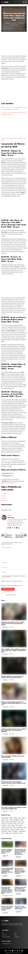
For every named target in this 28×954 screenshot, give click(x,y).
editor (22, 823)
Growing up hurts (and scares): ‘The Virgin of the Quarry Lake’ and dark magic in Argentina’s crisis (20, 852)
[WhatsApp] (15, 950)
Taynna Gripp (5, 785)
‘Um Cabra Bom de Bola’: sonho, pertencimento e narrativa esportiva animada (7, 908)
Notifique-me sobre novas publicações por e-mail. (11, 585)
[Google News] (22, 950)
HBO (17, 825)
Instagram (4, 493)
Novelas (25, 827)
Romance (22, 829)
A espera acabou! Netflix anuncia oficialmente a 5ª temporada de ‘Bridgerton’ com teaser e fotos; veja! (7, 871)
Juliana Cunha (5, 759)
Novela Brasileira (19, 827)
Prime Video (12, 829)
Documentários (9, 823)
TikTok (3, 498)
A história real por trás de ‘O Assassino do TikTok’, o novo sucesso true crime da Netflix (20, 889)
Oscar (3, 829)
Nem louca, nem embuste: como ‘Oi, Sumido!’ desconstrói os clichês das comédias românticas (20, 871)
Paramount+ (7, 829)
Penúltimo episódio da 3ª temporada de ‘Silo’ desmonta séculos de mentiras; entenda (12, 677)
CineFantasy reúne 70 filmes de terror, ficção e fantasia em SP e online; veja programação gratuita (13, 623)
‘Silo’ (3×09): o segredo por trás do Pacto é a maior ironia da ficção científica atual (13, 808)
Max (11, 827)
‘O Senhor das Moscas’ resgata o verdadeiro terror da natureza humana (6, 851)
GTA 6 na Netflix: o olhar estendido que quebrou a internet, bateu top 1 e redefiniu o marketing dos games (13, 650)
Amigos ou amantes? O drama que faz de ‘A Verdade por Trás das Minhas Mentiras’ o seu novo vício (13, 703)
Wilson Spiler (8, 23)
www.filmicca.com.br (6, 460)
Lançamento (4, 827)
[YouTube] (12, 950)
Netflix (14, 827)
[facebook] (5, 950)
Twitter (4, 496)
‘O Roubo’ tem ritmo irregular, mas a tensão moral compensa (20, 907)
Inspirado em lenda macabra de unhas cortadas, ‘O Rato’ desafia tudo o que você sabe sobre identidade (14, 730)
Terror (11, 833)
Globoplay (13, 825)
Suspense (10, 831)
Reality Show (17, 829)
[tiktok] (17, 950)
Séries (3, 833)
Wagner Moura (15, 833)
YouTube (4, 500)
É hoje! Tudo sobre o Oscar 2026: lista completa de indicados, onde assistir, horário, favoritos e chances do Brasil (6, 890)
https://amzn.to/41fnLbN (9, 483)
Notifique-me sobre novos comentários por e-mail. (11, 581)
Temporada (7, 833)
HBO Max (20, 825)
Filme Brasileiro (4, 825)
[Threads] (19, 950)
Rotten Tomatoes (4, 831)
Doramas (15, 823)
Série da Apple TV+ (22, 831)
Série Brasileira (15, 831)
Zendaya (20, 833)
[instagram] (10, 950)
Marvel (8, 827)
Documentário (4, 823)
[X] (8, 950)
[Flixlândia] (4, 2)
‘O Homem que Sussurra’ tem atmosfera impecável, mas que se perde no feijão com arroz (13, 782)
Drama (19, 823)
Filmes (9, 825)
